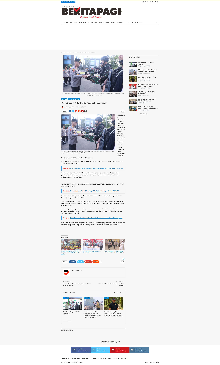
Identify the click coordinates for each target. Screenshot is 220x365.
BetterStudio (156, 362)
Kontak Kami (92, 23)
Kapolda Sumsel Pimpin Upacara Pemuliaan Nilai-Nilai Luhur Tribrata (114, 252)
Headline (64, 99)
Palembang (76, 99)
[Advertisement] (110, 38)
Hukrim (70, 99)
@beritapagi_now (113, 342)
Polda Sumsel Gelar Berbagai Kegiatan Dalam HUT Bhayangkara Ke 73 (71, 252)
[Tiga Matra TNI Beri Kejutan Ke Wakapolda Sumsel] (93, 244)
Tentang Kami (67, 23)
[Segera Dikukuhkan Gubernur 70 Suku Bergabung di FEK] (133, 101)
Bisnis (106, 298)
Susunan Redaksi (80, 23)
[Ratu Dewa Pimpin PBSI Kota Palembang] (72, 303)
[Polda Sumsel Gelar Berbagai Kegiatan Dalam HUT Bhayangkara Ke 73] (71, 244)
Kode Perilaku (104, 23)
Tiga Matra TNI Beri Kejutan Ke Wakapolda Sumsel (92, 252)
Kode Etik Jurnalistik (118, 23)
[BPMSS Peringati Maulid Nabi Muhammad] (133, 94)
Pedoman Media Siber (135, 23)
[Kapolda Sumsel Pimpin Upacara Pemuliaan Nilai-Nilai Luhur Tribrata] (115, 244)
